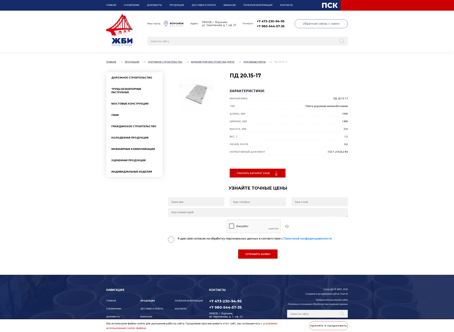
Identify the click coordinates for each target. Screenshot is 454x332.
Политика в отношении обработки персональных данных (318, 304)
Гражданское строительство (133, 126)
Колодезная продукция (129, 137)
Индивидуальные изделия (131, 171)
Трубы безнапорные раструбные (126, 90)
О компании (131, 5)
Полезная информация (257, 5)
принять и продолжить (328, 325)
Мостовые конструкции (129, 103)
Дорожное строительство (131, 77)
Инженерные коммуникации (133, 149)
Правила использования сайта (332, 299)
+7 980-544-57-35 (270, 26)
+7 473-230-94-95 (270, 21)
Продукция (177, 5)
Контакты (286, 5)
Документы (154, 5)
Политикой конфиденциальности (308, 238)
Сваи (115, 115)
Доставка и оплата (204, 5)
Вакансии (230, 5)
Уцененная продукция (128, 160)
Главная (111, 5)
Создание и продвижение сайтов (322, 293)
